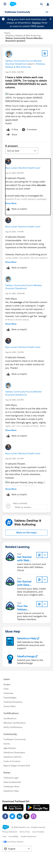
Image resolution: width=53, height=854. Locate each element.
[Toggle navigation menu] (47, 12)
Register (36, 22)
